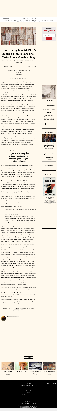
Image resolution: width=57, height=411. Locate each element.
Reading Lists (50, 20)
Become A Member (35, 20)
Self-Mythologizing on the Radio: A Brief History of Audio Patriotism (49, 373)
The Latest (28, 357)
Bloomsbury (11, 308)
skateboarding (16, 310)
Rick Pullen (50, 159)
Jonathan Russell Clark (6, 66)
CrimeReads (34, 21)
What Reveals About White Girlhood (21, 372)
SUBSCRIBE (49, 38)
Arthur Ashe (5, 308)
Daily (49, 100)
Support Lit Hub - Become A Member (28, 403)
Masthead (28, 390)
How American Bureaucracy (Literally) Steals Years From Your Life (35, 373)
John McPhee (17, 308)
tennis (22, 310)
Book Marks (28, 21)
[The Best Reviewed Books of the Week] (49, 186)
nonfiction (32, 308)
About (28, 392)
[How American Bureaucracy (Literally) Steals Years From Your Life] (35, 368)
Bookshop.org (28, 407)
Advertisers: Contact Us (28, 399)
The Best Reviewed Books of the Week (49, 198)
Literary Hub (28, 18)
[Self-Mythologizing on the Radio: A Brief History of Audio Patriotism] (49, 368)
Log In (39, 21)
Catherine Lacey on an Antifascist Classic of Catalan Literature (8, 373)
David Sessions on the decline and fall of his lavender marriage (49, 111)
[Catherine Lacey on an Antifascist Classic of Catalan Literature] (8, 368)
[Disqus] (18, 335)
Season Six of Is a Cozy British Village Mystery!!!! (49, 145)
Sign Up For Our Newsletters (28, 394)
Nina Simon (50, 167)
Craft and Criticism (8, 20)
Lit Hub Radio (43, 20)
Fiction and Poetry (17, 20)
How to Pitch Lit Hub (28, 397)
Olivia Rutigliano (49, 148)
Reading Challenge (20, 21)
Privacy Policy (28, 401)
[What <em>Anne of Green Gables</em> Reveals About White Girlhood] (21, 368)
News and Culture (26, 20)
